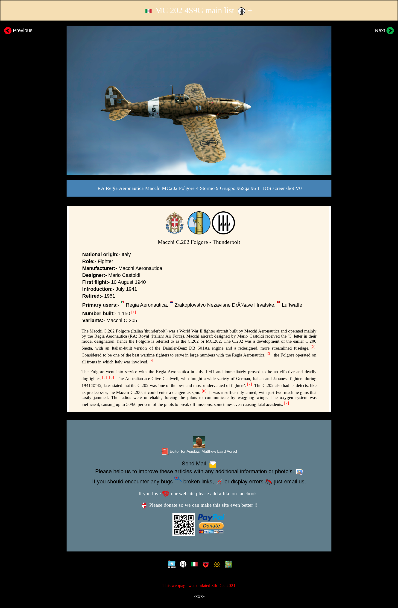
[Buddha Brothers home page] (216, 565)
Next (380, 30)
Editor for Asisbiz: (203, 451)
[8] (204, 391)
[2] (312, 346)
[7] (249, 384)
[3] (269, 353)
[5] (104, 377)
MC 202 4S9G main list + (202, 10)
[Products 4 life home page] (227, 565)
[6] (111, 377)
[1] (133, 312)
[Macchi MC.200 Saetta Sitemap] (171, 565)
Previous (22, 30)
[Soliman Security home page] (205, 565)
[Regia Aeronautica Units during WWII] (182, 565)
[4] (151, 360)
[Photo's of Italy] (193, 565)
